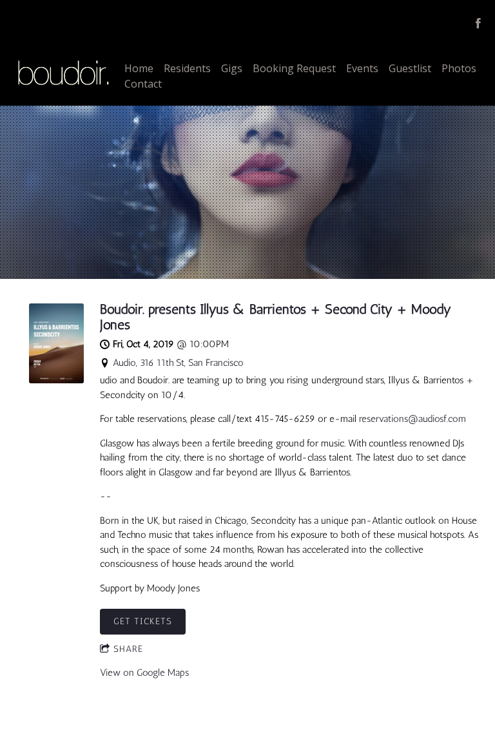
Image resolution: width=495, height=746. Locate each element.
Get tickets (142, 621)
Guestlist (410, 68)
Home (138, 68)
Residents (187, 68)
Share (128, 649)
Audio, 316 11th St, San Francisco (178, 362)
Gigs (231, 68)
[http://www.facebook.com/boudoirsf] (478, 23)
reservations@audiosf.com (412, 419)
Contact (143, 84)
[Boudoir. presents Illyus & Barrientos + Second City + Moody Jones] (56, 380)
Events (362, 68)
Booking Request (294, 68)
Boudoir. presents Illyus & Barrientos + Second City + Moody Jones (275, 316)
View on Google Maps (144, 672)
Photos (459, 68)
